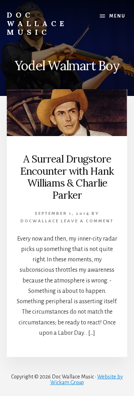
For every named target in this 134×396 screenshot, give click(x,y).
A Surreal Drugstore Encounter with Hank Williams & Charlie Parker (67, 177)
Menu (117, 16)
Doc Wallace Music (37, 23)
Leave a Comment (87, 221)
